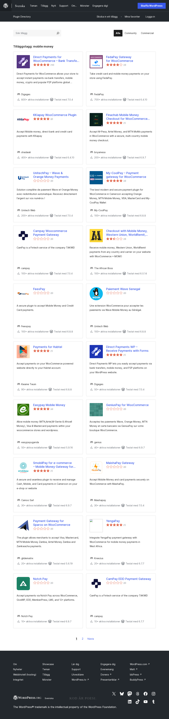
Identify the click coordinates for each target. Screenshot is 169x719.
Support (76, 669)
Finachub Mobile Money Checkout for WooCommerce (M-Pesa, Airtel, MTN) (127, 117)
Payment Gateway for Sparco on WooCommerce (51, 522)
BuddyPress (138, 679)
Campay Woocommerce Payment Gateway (50, 232)
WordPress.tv (80, 679)
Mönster (46, 679)
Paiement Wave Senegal (123, 289)
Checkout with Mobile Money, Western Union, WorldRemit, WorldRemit (126, 233)
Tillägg (46, 674)
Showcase (48, 664)
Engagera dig (108, 664)
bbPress (136, 674)
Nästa (90, 638)
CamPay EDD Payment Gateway (128, 579)
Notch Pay (40, 579)
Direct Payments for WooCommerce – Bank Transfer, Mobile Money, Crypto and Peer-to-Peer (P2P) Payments (56, 59)
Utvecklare (78, 674)
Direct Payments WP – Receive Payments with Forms (127, 348)
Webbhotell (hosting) (24, 674)
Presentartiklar (110, 679)
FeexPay (39, 289)
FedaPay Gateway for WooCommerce (119, 59)
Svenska (49, 698)
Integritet (18, 679)
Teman (46, 669)
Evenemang (107, 669)
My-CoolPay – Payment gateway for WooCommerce (126, 175)
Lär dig (75, 664)
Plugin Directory (22, 16)
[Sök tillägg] (58, 33)
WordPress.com (140, 664)
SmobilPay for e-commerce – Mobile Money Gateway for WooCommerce (53, 465)
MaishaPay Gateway (120, 463)
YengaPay (113, 521)
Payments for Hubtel (47, 347)
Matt (134, 669)
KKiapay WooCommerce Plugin (54, 115)
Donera (106, 674)
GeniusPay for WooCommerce (127, 405)
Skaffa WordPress (152, 5)
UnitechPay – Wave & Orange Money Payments (51, 175)
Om (15, 664)
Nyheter (17, 669)
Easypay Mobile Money (49, 405)
